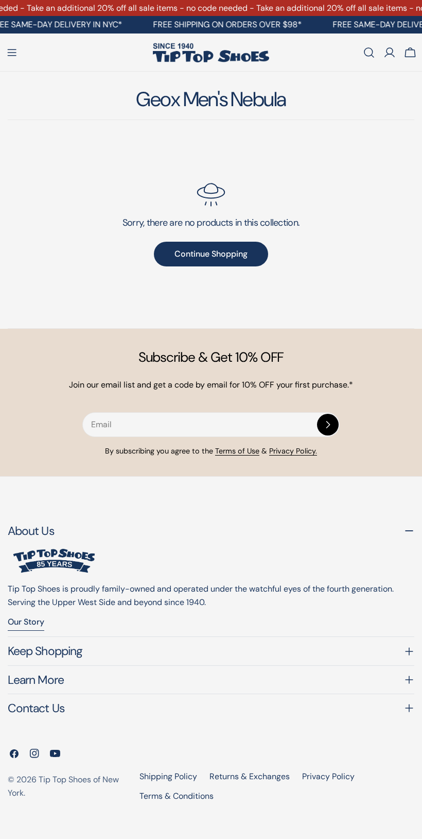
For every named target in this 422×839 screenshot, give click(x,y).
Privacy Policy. (293, 451)
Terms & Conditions (176, 796)
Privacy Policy (328, 776)
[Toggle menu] (12, 52)
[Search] (369, 52)
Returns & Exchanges (249, 776)
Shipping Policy (168, 776)
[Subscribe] (328, 424)
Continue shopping (211, 253)
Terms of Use (237, 451)
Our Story (26, 621)
